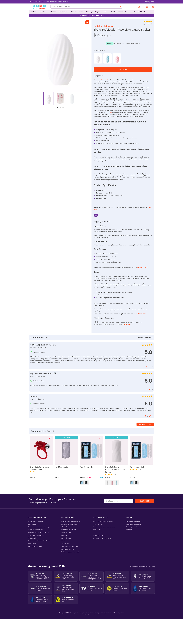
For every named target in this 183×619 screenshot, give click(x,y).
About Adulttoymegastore (37, 521)
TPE (95, 215)
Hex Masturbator (62, 467)
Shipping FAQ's (142, 268)
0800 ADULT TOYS (35, 2)
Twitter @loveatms (132, 527)
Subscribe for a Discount (69, 546)
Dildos (81, 12)
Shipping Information (35, 546)
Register (146, 2)
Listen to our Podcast (68, 530)
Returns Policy (141, 314)
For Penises (53, 12)
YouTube (129, 530)
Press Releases (66, 538)
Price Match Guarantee (36, 535)
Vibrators (73, 12)
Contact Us (32, 524)
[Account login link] (139, 7)
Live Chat (96, 530)
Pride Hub (64, 535)
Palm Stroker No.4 (87, 467)
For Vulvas (42, 12)
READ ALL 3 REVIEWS (145, 337)
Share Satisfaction (103, 80)
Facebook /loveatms (133, 521)
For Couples (63, 12)
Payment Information (35, 530)
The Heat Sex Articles (68, 549)
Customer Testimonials (69, 524)
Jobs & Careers (66, 527)
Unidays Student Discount (70, 552)
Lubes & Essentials (116, 12)
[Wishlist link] (143, 7)
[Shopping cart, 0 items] (147, 7)
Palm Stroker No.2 (137, 467)
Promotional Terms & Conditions (39, 541)
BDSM (105, 12)
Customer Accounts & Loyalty (38, 527)
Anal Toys (89, 12)
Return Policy (32, 543)
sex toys (109, 112)
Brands (127, 12)
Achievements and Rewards (70, 521)
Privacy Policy (32, 538)
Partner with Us (66, 532)
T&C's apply (52, 503)
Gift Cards (141, 12)
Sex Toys (33, 12)
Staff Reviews (65, 543)
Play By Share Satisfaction (103, 26)
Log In (152, 2)
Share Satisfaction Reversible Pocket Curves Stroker (115, 469)
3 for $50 (66, 437)
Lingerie (98, 12)
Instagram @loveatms (133, 524)
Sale (134, 12)
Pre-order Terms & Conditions (38, 532)
